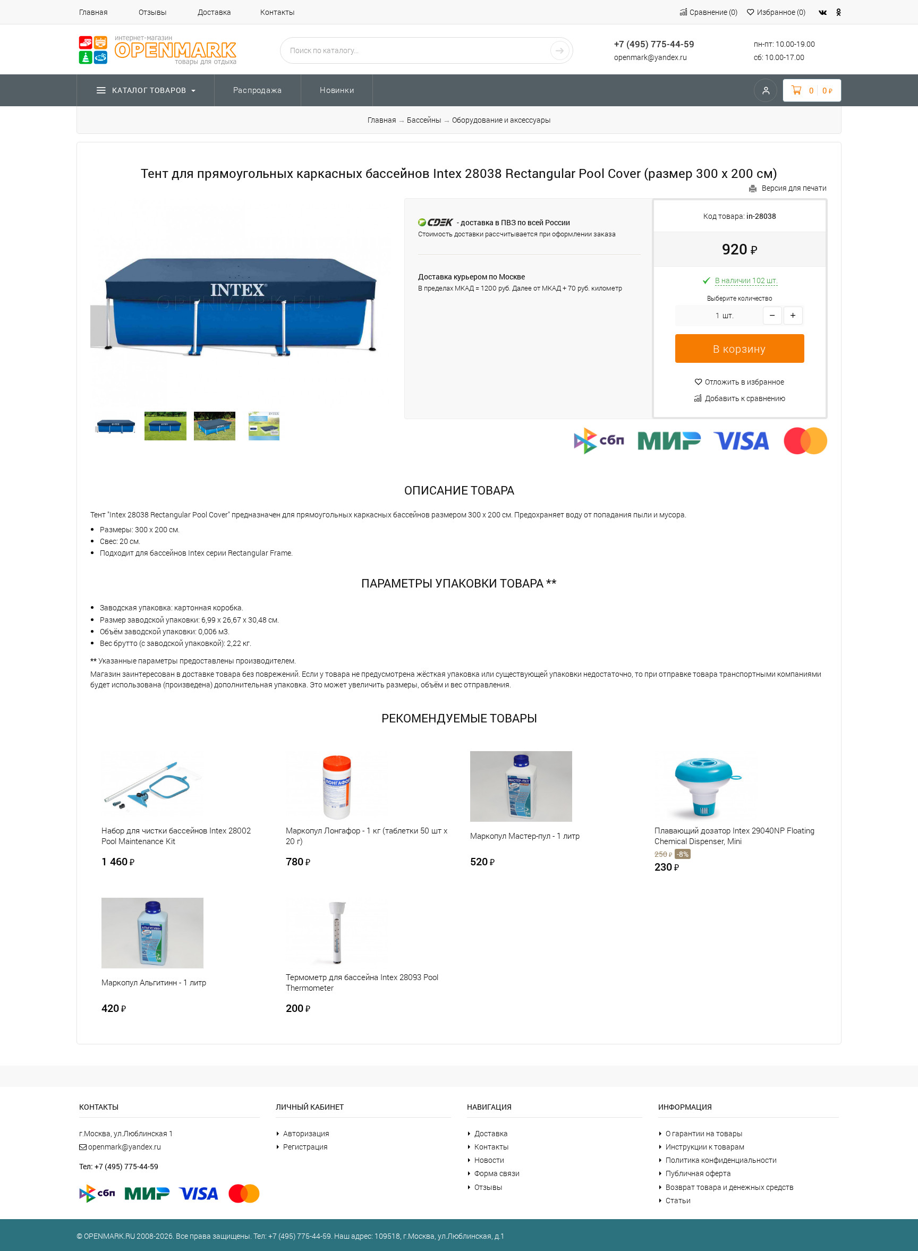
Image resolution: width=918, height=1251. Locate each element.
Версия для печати (794, 188)
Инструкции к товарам (705, 1147)
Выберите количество (739, 298)
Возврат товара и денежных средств (730, 1187)
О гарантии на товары (704, 1133)
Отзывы (153, 12)
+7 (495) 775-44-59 (654, 44)
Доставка (214, 12)
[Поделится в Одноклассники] (839, 12)
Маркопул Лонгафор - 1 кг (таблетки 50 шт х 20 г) (366, 835)
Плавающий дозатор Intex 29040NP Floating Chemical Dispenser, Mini (734, 835)
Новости (489, 1160)
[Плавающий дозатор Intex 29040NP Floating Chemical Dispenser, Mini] (723, 786)
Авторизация (306, 1133)
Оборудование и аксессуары (501, 120)
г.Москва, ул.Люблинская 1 (126, 1133)
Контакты (277, 12)
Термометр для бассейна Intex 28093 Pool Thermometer (362, 982)
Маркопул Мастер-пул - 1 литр (525, 835)
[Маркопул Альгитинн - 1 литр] (170, 933)
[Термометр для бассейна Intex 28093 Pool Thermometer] (354, 933)
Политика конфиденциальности (721, 1160)
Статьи (678, 1200)
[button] (740, 348)
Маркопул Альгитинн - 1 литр (153, 982)
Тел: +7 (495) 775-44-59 (118, 1166)
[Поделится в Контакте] (823, 12)
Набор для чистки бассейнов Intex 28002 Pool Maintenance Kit (176, 835)
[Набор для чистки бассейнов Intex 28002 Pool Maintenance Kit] (170, 786)
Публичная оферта (698, 1173)
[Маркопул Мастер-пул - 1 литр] (538, 786)
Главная (93, 12)
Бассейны (424, 120)
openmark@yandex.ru (650, 57)
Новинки (337, 89)
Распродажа (258, 89)
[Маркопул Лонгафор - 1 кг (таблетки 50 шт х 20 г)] (354, 786)
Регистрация (305, 1147)
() (713, 12)
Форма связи (497, 1173)
